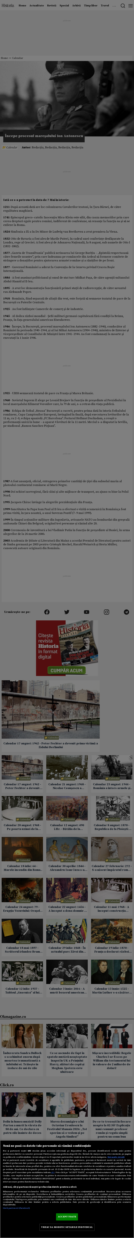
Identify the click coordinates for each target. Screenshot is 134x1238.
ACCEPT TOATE (67, 1216)
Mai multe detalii (116, 1157)
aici (52, 1172)
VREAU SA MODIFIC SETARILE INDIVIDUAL (67, 1227)
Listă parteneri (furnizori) (16, 1208)
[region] (67, 1189)
